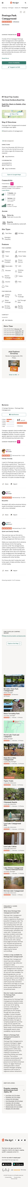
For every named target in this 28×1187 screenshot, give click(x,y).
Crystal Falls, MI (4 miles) (13, 1105)
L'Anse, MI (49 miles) (12, 1099)
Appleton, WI (19, 333)
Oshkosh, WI (19, 334)
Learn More (5, 190)
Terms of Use (14, 1178)
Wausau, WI (18, 329)
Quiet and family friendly (10, 531)
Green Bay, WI (19, 331)
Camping (4, 7)
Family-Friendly (7, 458)
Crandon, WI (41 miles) (13, 1103)
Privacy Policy (17, 1177)
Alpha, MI (17, 7)
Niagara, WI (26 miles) (12, 1108)
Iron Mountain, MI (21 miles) (14, 1101)
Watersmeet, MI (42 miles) (14, 1107)
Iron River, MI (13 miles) (13, 1095)
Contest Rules (8, 1177)
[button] (2, 2)
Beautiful (5, 500)
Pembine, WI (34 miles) (13, 1097)
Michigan (11, 7)
